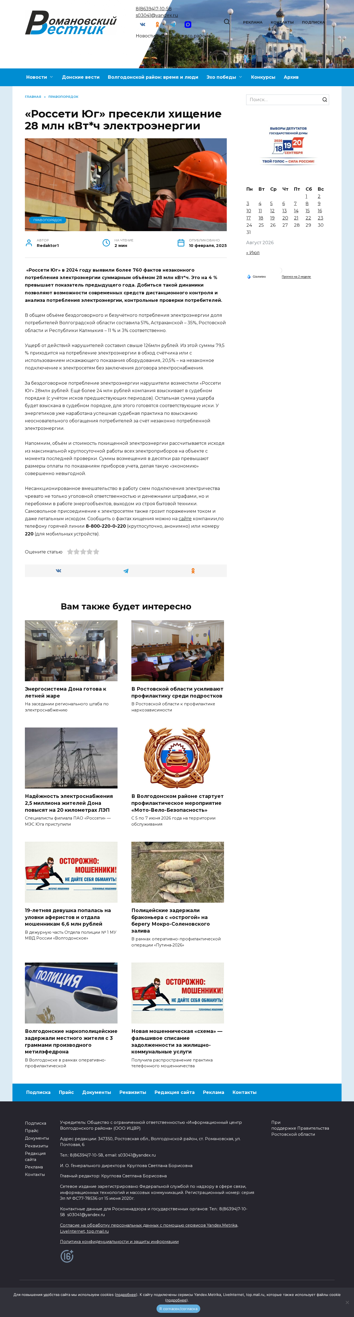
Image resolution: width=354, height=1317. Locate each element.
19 (272, 218)
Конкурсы (263, 77)
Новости (36, 77)
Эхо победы (221, 77)
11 (260, 210)
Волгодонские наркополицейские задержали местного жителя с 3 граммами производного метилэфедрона (71, 1041)
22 (308, 218)
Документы (96, 1092)
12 (272, 210)
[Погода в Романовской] (279, 272)
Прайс (66, 1092)
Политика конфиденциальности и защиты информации (119, 1241)
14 (296, 210)
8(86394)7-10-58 (154, 8)
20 (285, 218)
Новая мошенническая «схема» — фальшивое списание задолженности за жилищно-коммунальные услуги (176, 1041)
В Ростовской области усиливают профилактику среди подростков (177, 692)
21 (296, 218)
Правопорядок (47, 220)
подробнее (126, 1294)
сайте (185, 518)
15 (308, 210)
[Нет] (347, 1302)
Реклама (252, 22)
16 (320, 210)
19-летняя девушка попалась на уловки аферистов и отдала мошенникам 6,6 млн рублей (68, 917)
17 (248, 218)
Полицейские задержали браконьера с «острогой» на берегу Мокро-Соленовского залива (170, 920)
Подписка (313, 22)
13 (284, 210)
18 (261, 218)
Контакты (282, 22)
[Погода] (256, 276)
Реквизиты (132, 1092)
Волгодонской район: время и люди (153, 77)
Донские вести (81, 77)
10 (248, 210)
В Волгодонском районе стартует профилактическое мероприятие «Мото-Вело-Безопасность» (177, 803)
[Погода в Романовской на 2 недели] (296, 277)
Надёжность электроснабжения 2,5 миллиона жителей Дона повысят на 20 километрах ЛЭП (69, 803)
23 (320, 218)
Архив (291, 77)
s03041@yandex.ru (157, 15)
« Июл (253, 252)
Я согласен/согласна (178, 1308)
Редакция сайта (175, 1092)
